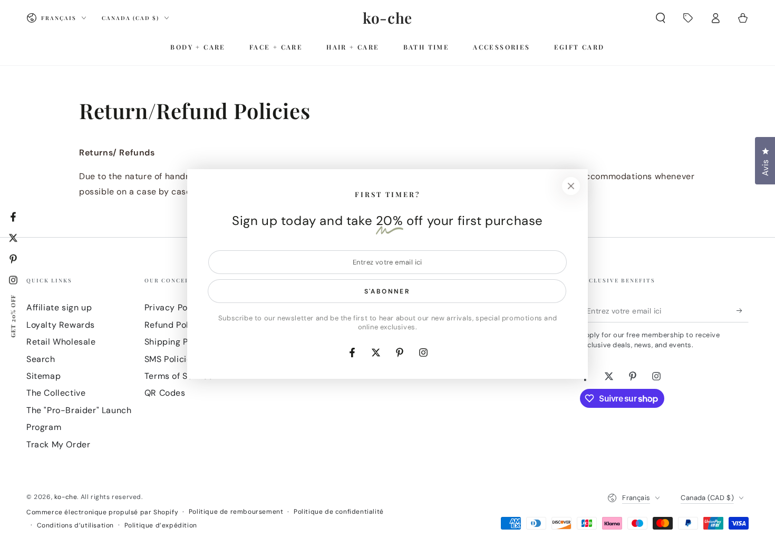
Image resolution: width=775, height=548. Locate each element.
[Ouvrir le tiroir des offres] (688, 18)
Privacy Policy (173, 307)
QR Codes (165, 392)
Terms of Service (179, 375)
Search (40, 359)
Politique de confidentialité (339, 511)
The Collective (55, 392)
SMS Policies (170, 359)
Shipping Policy (176, 341)
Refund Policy (172, 324)
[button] (660, 18)
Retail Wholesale (61, 341)
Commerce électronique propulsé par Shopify (102, 512)
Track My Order (58, 444)
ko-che (66, 497)
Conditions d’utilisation (75, 525)
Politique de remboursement (236, 511)
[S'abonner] (743, 310)
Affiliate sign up (59, 307)
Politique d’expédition (160, 525)
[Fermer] (571, 186)
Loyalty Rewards (60, 324)
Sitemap (43, 375)
